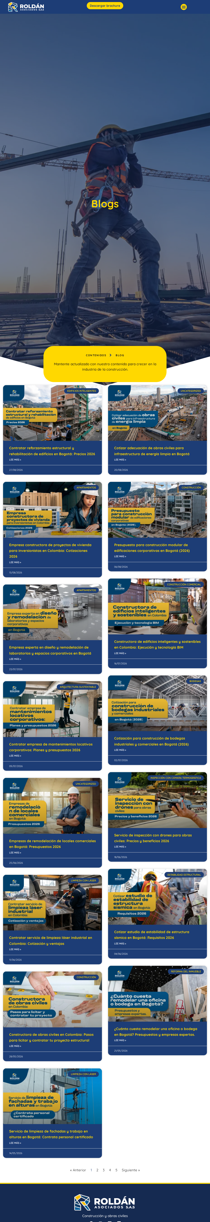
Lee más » (15, 459)
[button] (184, 7)
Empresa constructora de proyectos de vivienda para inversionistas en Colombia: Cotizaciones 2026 (50, 551)
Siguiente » (131, 1170)
